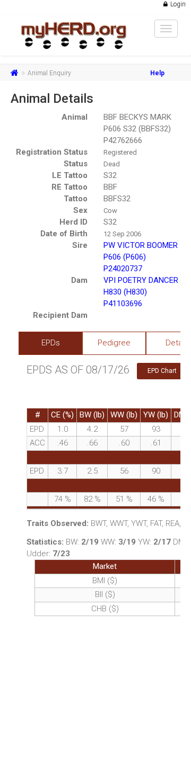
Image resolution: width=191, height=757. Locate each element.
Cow (110, 211)
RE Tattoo (69, 187)
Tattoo (76, 198)
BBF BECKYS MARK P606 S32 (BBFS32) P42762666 (137, 128)
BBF (110, 187)
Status (76, 163)
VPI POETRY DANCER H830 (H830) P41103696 (140, 291)
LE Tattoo (70, 175)
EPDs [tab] (50, 343)
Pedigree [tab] (114, 343)
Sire (80, 245)
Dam (79, 280)
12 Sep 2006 (122, 234)
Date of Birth (64, 233)
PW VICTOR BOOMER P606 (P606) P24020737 (140, 257)
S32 (110, 175)
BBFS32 (117, 198)
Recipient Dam (60, 315)
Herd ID (73, 222)
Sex (80, 210)
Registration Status (52, 152)
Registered (120, 152)
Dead (111, 164)
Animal (75, 117)
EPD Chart (162, 371)
